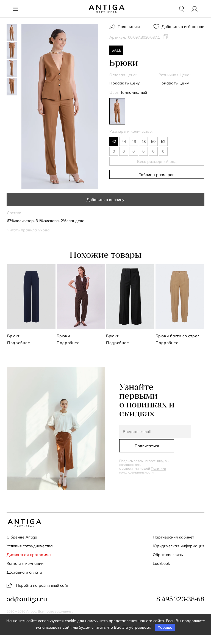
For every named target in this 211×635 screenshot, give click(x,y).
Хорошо (165, 627)
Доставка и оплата (24, 572)
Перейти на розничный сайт (42, 585)
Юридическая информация (178, 545)
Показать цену (124, 83)
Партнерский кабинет (173, 537)
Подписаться (147, 445)
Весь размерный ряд (157, 161)
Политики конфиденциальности (142, 470)
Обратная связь (168, 554)
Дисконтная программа (29, 554)
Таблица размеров (156, 174)
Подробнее (18, 342)
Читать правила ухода (28, 230)
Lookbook (161, 563)
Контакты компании (25, 563)
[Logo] (106, 8)
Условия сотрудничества (30, 545)
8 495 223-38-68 (180, 599)
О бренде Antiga (22, 537)
